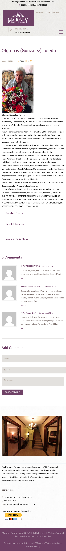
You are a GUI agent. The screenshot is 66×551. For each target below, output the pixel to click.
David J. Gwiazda (15, 224)
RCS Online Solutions (26, 536)
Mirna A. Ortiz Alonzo (17, 239)
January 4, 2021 (7, 61)
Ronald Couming (44, 536)
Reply (23, 278)
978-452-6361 (21, 29)
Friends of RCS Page (32, 543)
